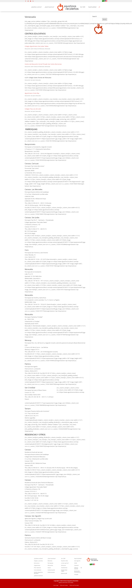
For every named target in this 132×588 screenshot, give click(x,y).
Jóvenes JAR (64, 573)
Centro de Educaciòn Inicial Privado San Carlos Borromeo (43, 64)
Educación (50, 565)
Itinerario (63, 565)
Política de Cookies (64, 585)
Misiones (50, 561)
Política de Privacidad (74, 585)
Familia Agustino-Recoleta (38, 573)
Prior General (37, 567)
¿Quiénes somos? (36, 7)
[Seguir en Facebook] (26, 1)
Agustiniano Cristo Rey (32, 93)
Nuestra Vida (64, 561)
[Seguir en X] (33, 1)
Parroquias (50, 563)
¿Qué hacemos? (49, 7)
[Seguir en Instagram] (28, 1)
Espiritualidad (92, 7)
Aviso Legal (55, 585)
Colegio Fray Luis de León (33, 109)
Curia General (37, 570)
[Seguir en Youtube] (30, 1)
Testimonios (64, 567)
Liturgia (76, 574)
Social (49, 567)
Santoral (76, 565)
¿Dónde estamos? (38, 575)
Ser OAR (82, 7)
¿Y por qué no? (65, 563)
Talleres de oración (78, 568)
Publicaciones (51, 572)
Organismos (37, 565)
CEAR (75, 563)
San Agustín (77, 561)
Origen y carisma (38, 561)
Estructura (36, 563)
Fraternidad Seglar (64, 570)
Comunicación (51, 570)
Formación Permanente (77, 572)
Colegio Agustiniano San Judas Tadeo (36, 46)
